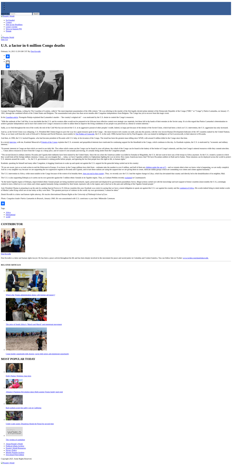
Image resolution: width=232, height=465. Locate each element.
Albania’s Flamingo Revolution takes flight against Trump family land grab (34, 392)
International (10, 215)
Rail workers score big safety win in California (23, 408)
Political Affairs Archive (15, 446)
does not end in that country (93, 174)
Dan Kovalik (36, 51)
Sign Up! (4, 40)
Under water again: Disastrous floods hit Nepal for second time (30, 424)
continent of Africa (187, 188)
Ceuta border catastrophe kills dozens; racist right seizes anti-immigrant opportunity (37, 354)
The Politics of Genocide (84, 134)
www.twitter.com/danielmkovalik (196, 258)
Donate (8, 31)
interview (13, 142)
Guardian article (12, 117)
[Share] (118, 56)
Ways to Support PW (14, 29)
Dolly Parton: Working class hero (18, 376)
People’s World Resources (16, 448)
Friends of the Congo (49, 142)
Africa (8, 212)
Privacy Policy (11, 450)
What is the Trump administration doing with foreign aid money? (30, 295)
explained (128, 178)
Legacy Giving (11, 27)
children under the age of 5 (156, 167)
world (8, 217)
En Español (10, 20)
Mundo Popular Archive (15, 452)
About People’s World (14, 444)
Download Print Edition (15, 455)
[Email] (118, 62)
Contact (9, 22)
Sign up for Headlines (14, 25)
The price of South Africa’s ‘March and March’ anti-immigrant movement (34, 324)
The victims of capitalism (15, 440)
